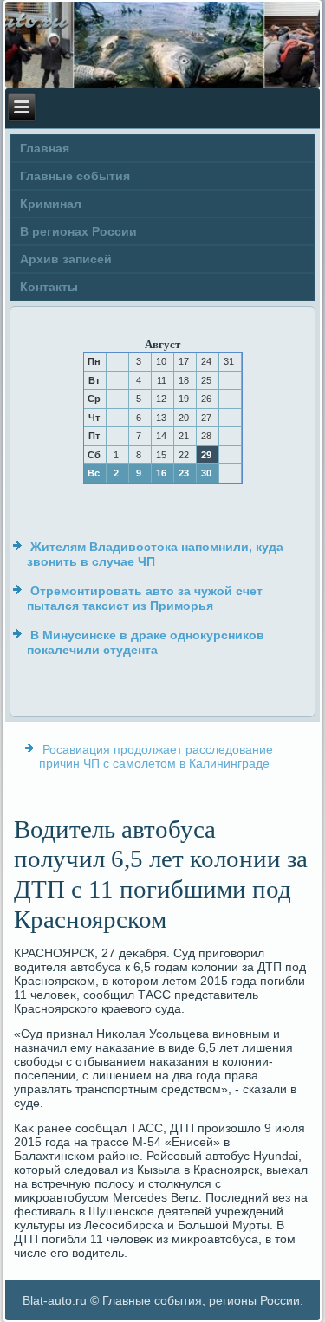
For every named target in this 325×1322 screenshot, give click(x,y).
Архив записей (66, 259)
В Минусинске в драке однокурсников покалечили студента (145, 643)
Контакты (49, 287)
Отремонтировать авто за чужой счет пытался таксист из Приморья (145, 598)
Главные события (75, 176)
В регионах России (78, 231)
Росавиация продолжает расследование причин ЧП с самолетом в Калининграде (156, 756)
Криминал (50, 204)
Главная (44, 148)
